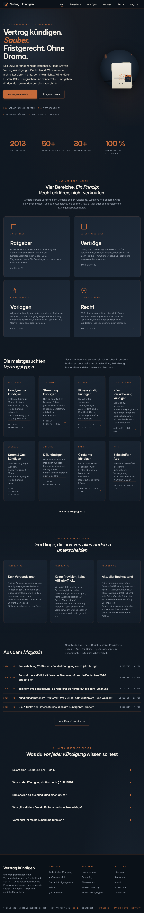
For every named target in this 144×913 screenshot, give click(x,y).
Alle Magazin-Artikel (70, 721)
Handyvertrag (89, 872)
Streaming (87, 877)
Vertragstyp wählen (18, 94)
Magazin (134, 4)
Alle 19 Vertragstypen (70, 511)
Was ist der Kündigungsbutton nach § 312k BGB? (42, 782)
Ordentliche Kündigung (60, 872)
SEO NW (75, 908)
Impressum (120, 887)
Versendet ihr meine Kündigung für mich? (38, 820)
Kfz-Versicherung (91, 887)
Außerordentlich (57, 877)
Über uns (119, 872)
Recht (121, 4)
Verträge (91, 4)
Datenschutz (121, 892)
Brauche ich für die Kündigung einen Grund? (39, 795)
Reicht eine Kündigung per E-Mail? (33, 770)
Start (61, 4)
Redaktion (120, 877)
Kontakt (118, 882)
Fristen (52, 887)
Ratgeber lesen (51, 94)
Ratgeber (74, 4)
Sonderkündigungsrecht (61, 882)
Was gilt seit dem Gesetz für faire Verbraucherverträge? (47, 807)
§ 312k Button (56, 892)
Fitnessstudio (88, 882)
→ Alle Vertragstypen (92, 892)
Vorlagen (107, 4)
